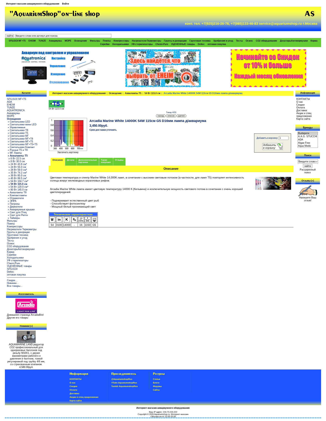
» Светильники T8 (17, 130)
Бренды (308, 127)
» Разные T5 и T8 (17, 150)
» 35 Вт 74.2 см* (17, 172)
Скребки (104, 44)
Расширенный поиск (308, 171)
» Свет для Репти (17, 215)
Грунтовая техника (200, 40)
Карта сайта (303, 118)
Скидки (300, 104)
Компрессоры (121, 40)
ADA (9, 101)
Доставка (301, 110)
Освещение (115, 93)
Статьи (156, 379)
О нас (299, 101)
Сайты (156, 390)
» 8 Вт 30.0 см (16, 161)
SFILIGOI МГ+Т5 (17, 40)
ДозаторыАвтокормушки (294, 40)
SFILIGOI (12, 269)
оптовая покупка (217, 44)
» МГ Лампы (14, 152)
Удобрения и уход (223, 40)
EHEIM (32, 40)
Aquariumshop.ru (162, 414)
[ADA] (308, 139)
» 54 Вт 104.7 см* (17, 181)
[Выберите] (308, 133)
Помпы (107, 40)
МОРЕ (68, 40)
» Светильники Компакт (21, 147)
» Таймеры (13, 218)
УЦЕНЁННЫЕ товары (183, 44)
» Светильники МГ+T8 (20, 138)
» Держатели (14, 206)
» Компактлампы (17, 195)
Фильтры (95, 40)
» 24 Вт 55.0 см (16, 167)
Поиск (307, 155)
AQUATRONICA (16, 110)
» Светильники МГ (18, 135)
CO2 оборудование (266, 40)
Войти (65, 3)
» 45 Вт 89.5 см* (17, 178)
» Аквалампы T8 (16, 192)
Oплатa (300, 107)
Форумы (157, 386)
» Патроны (13, 203)
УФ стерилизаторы (142, 44)
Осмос (249, 40)
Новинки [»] (26, 326)
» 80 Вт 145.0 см (17, 189)
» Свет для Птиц (17, 212)
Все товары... (14, 286)
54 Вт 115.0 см (152, 93)
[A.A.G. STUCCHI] (308, 136)
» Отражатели (15, 198)
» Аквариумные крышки (21, 209)
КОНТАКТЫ (303, 99)
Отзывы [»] (307, 180)
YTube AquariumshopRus (124, 383)
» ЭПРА (11, 201)
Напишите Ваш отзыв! (307, 199)
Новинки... (13, 283)
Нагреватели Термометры (146, 40)
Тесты (239, 40)
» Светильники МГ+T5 (20, 141)
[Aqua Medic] (308, 146)
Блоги (156, 383)
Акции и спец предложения (304, 114)
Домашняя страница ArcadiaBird (25, 314)
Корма (314, 40)
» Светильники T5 (17, 133)
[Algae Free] (308, 143)
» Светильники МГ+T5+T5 (22, 144)
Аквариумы (55, 40)
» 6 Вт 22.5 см (16, 158)
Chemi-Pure (161, 44)
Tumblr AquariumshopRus (124, 386)
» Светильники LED (18, 121)
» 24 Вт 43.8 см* (17, 164)
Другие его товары (17, 317)
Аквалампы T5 (133, 93)
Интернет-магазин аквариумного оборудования (32, 3)
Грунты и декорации (175, 40)
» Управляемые (16, 127)
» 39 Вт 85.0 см (16, 175)
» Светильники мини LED (21, 124)
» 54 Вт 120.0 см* (17, 186)
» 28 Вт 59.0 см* (17, 169)
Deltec (201, 44)
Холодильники (120, 44)
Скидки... (12, 280)
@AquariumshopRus (121, 379)
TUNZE (42, 40)
